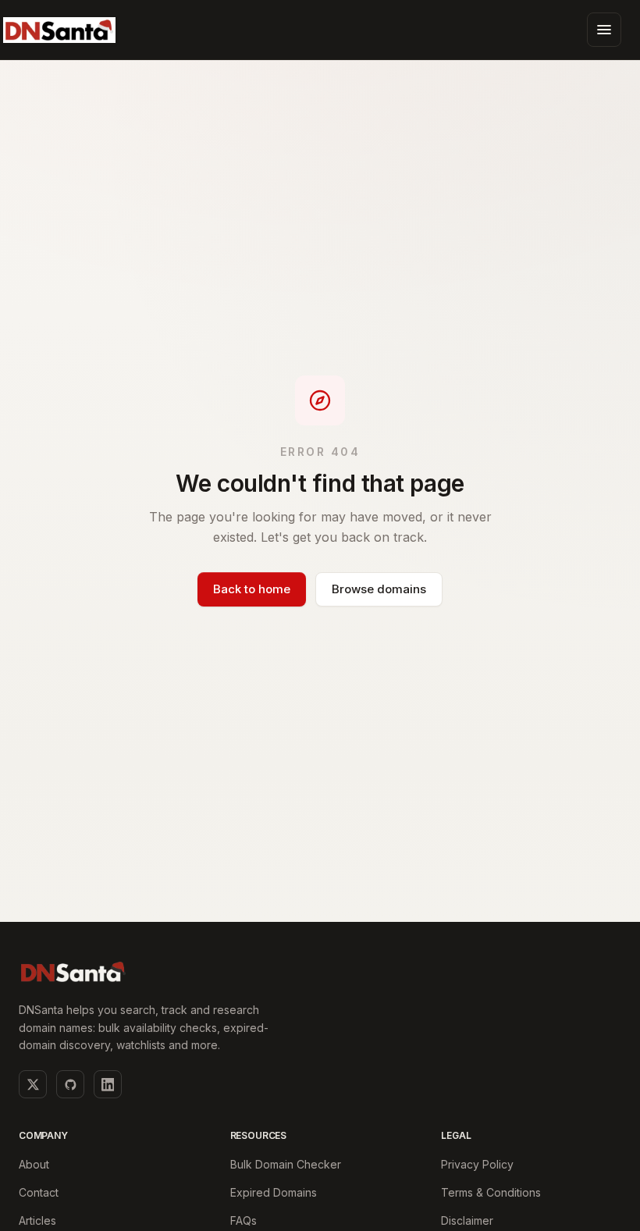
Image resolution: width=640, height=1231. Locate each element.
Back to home (251, 589)
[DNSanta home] (59, 30)
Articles (37, 1220)
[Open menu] (604, 29)
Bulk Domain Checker (285, 1164)
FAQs (243, 1220)
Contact (39, 1192)
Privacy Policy (477, 1164)
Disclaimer (467, 1220)
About (34, 1164)
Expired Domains (273, 1192)
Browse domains (379, 589)
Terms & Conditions (491, 1192)
